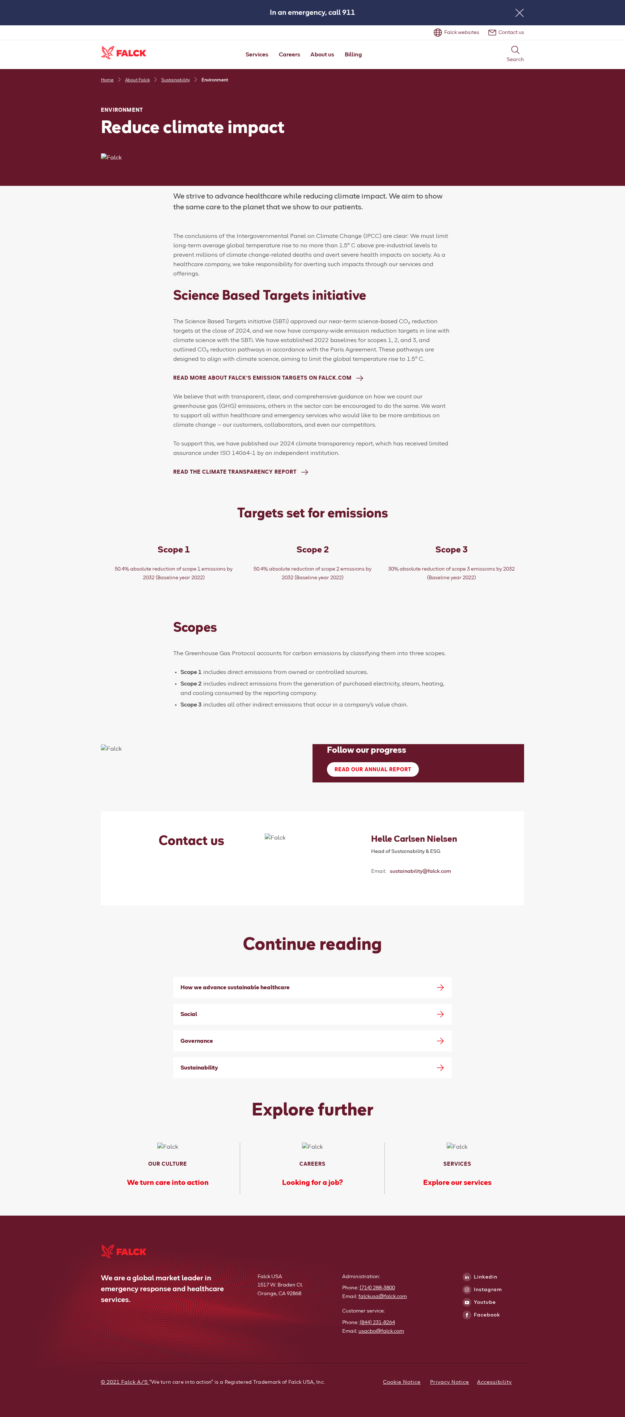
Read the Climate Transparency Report (235, 472)
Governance (196, 1041)
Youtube (484, 1302)
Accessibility (494, 1382)
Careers (289, 54)
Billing (353, 54)
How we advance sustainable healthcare (235, 987)
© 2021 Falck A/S (125, 1382)
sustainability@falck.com (420, 871)
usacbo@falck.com (381, 1331)
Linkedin (484, 1277)
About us (322, 54)
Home (107, 80)
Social (188, 1014)
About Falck (137, 80)
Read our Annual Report (373, 769)
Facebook (486, 1315)
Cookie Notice (402, 1382)
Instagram (487, 1289)
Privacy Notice (449, 1382)
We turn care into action (168, 1182)
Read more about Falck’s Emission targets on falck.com (262, 378)
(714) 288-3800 (377, 1287)
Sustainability (175, 80)
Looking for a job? (312, 1182)
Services (257, 54)
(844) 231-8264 (377, 1322)
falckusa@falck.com (382, 1296)
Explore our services (457, 1182)
